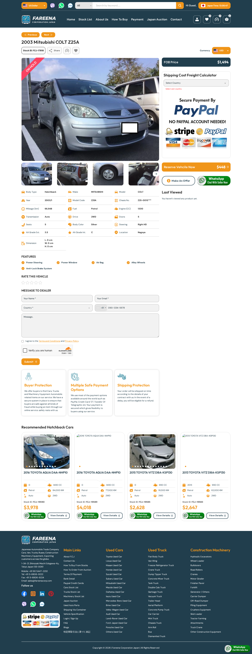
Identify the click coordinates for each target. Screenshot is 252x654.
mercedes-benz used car (118, 601)
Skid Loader (196, 614)
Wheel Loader (197, 561)
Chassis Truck (154, 623)
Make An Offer (181, 180)
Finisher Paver (197, 583)
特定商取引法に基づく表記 (77, 632)
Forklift (193, 587)
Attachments (196, 623)
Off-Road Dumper (199, 601)
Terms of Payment (73, 574)
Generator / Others (199, 592)
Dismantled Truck (156, 636)
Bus (150, 632)
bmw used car (113, 605)
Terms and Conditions (49, 341)
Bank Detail (69, 578)
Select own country (174, 89)
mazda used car (114, 587)
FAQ (66, 623)
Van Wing (152, 561)
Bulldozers (195, 565)
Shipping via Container (75, 609)
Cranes (193, 574)
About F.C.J (69, 556)
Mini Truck (153, 618)
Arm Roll (152, 627)
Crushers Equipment (200, 609)
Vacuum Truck (155, 596)
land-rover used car (116, 618)
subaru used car (114, 578)
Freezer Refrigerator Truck (161, 565)
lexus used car (113, 561)
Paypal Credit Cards (74, 583)
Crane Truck (154, 569)
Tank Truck (153, 583)
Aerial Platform (155, 605)
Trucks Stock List (72, 592)
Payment (137, 19)
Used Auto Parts (71, 605)
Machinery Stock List (74, 596)
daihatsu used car (115, 592)
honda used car (114, 569)
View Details (57, 515)
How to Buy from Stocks (76, 565)
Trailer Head (154, 601)
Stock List (85, 19)
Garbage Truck (155, 592)
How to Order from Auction (77, 569)
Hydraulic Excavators (200, 556)
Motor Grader (197, 578)
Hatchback (56, 427)
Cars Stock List (71, 587)
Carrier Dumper (198, 596)
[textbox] (31, 5)
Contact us (69, 561)
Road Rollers (196, 569)
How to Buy (120, 19)
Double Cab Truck (157, 587)
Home (71, 19)
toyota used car (114, 556)
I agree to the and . (52, 341)
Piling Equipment (198, 605)
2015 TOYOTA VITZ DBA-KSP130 (151, 472)
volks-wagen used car (117, 609)
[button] (26, 466)
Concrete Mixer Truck (158, 578)
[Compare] (217, 19)
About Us (102, 19)
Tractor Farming (198, 618)
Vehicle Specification (74, 614)
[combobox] (34, 5)
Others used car (114, 632)
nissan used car (114, 565)
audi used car (113, 614)
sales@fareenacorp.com (40, 580)
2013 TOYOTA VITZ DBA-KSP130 (203, 472)
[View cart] (227, 19)
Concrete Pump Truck (158, 609)
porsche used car (114, 627)
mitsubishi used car (116, 583)
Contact (176, 19)
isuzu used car (113, 596)
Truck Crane (196, 627)
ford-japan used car (116, 623)
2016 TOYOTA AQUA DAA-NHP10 (46, 472)
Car (69, 427)
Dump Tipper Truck (157, 574)
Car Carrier (153, 614)
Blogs (66, 627)
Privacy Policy (72, 341)
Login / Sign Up (71, 618)
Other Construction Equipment (205, 632)
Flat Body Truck (155, 556)
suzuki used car (114, 574)
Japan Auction (157, 19)
